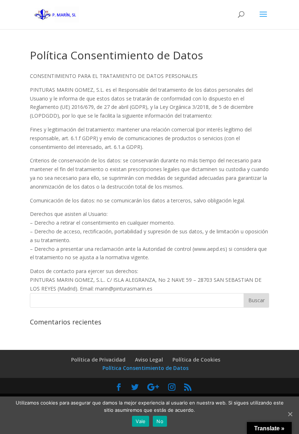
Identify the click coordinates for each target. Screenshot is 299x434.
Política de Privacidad (98, 359)
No (159, 421)
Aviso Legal (149, 359)
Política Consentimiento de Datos (145, 367)
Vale (140, 421)
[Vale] (290, 414)
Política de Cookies (196, 359)
